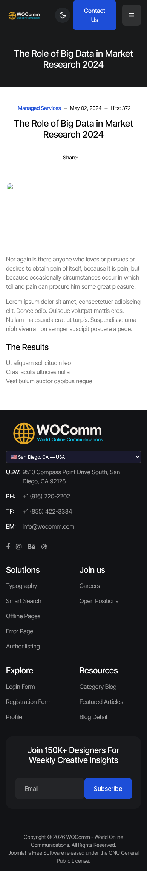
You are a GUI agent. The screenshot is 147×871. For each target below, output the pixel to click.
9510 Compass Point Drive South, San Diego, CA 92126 (71, 476)
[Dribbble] (44, 546)
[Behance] (31, 546)
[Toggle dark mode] (62, 15)
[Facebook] (8, 546)
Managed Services (39, 108)
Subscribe (108, 788)
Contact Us (94, 15)
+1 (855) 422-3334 (47, 511)
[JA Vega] (58, 432)
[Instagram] (18, 546)
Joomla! (17, 853)
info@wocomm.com (49, 526)
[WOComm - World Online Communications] (24, 15)
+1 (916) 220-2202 (46, 496)
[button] (131, 15)
